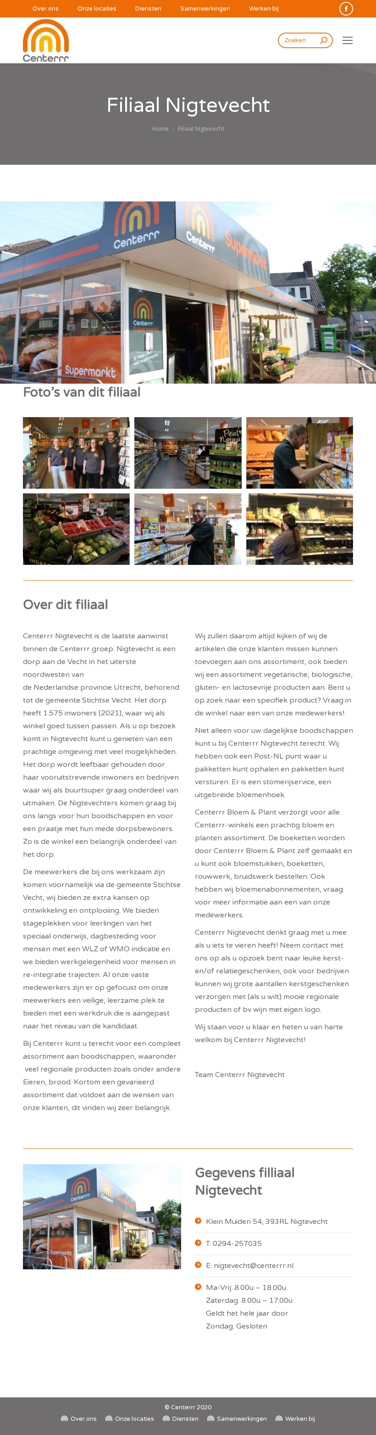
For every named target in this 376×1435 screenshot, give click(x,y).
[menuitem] (41, 9)
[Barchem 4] (299, 453)
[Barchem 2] (76, 453)
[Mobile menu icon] (347, 40)
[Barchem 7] (299, 529)
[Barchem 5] (76, 529)
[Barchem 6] (187, 529)
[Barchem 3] (187, 453)
